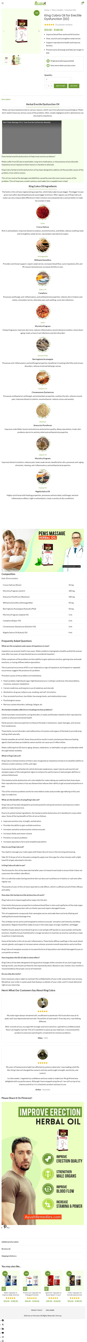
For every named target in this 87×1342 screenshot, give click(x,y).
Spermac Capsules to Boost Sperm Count (53, 1294)
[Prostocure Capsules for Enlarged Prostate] (32, 1280)
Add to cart (60, 86)
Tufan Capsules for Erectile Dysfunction (74, 1294)
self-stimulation (49, 692)
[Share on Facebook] (3, 1320)
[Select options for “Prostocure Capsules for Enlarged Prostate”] (25, 1289)
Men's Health (57, 10)
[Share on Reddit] (3, 1337)
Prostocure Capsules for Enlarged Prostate (32, 1294)
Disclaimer (50, 1310)
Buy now (74, 86)
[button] (4, 31)
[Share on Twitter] (3, 1325)
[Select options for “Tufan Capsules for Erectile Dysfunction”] (68, 1289)
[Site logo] (43, 3)
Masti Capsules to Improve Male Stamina (10, 1294)
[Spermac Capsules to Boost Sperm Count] (53, 1280)
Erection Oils (70, 10)
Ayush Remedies (34, 1316)
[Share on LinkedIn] (3, 1329)
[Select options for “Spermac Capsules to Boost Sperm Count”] (46, 1289)
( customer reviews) (63, 24)
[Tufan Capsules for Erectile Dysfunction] (75, 1280)
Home (46, 10)
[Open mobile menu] (3, 3)
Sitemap (59, 1316)
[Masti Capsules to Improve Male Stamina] (11, 1280)
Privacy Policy (36, 1310)
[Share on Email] (3, 1333)
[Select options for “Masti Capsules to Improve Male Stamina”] (4, 1289)
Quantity (48, 75)
